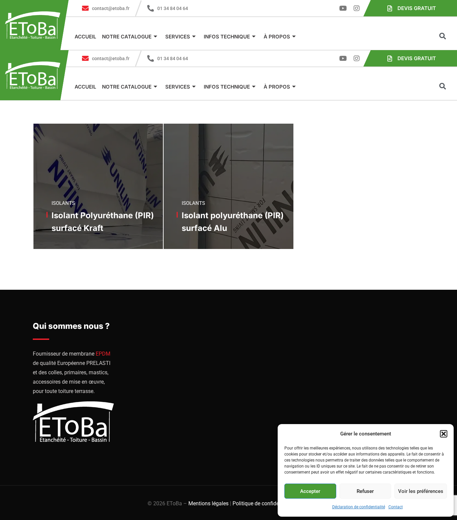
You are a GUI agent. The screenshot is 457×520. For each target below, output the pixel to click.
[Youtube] (343, 8)
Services (177, 36)
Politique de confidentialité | (266, 503)
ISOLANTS (63, 203)
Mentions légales (208, 503)
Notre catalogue (127, 36)
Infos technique (227, 36)
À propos (277, 36)
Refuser (365, 491)
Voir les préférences (420, 491)
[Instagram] (357, 8)
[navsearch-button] (442, 36)
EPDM (103, 354)
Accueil (85, 36)
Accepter (310, 491)
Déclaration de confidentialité (358, 507)
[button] (443, 433)
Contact (395, 507)
